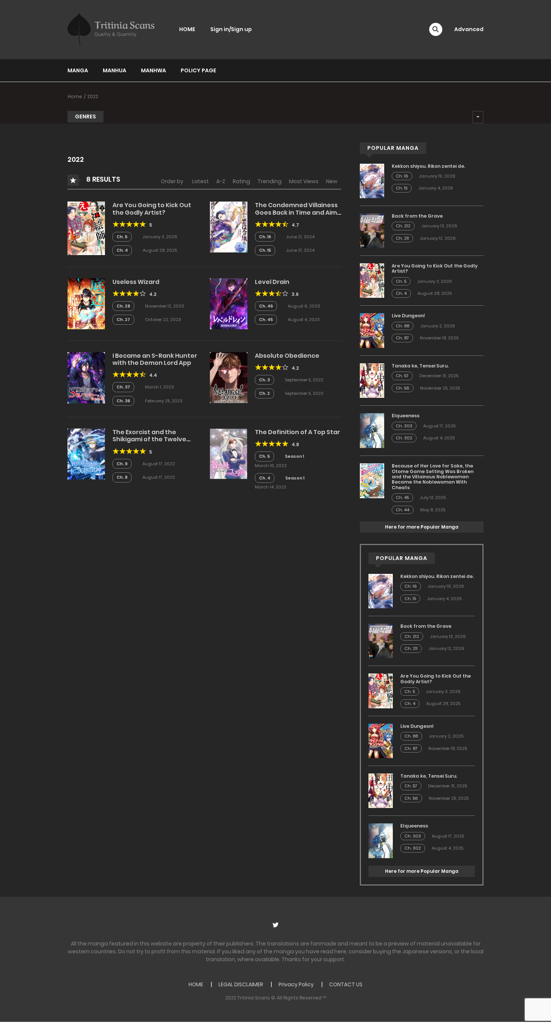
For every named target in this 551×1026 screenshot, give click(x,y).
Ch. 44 (402, 510)
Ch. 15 (265, 250)
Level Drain (272, 282)
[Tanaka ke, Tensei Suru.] (372, 380)
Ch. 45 (266, 320)
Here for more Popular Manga (421, 527)
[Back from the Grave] (372, 230)
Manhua (114, 70)
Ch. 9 (122, 464)
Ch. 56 (402, 388)
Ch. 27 (123, 320)
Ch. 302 (404, 438)
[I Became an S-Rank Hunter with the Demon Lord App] (86, 377)
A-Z (220, 181)
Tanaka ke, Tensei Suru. (420, 366)
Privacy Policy (296, 984)
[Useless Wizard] (86, 303)
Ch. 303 (404, 426)
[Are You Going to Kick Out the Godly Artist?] (86, 227)
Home (75, 96)
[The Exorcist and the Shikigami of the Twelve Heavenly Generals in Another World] (86, 453)
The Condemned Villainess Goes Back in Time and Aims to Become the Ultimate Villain (297, 216)
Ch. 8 (122, 477)
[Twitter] (275, 924)
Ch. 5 (122, 237)
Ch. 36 (123, 401)
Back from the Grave (417, 216)
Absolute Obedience (287, 355)
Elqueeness (405, 415)
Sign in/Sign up (231, 29)
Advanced (469, 29)
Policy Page (198, 70)
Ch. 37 (123, 387)
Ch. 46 (266, 306)
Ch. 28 (123, 306)
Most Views (304, 181)
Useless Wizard (135, 282)
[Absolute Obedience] (228, 377)
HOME (187, 29)
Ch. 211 (402, 238)
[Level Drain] (228, 303)
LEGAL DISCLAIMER (241, 984)
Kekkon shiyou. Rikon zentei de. (428, 166)
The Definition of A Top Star (297, 432)
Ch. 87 (402, 338)
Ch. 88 (402, 326)
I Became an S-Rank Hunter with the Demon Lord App (154, 359)
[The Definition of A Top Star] (228, 453)
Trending (269, 181)
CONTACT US (345, 984)
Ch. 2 (264, 393)
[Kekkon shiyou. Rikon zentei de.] (372, 180)
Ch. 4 (122, 250)
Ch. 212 (403, 226)
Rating (241, 181)
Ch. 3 (264, 380)
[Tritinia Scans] (110, 29)
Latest (200, 181)
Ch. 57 (402, 376)
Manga (77, 70)
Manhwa (153, 70)
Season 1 (294, 456)
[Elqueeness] (372, 430)
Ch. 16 (265, 237)
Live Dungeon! (408, 315)
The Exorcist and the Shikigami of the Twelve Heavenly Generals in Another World (149, 443)
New (331, 181)
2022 (92, 96)
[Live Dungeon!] (372, 330)
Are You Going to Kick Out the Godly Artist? (151, 209)
